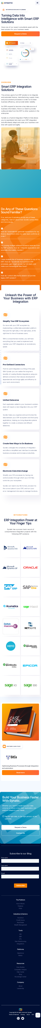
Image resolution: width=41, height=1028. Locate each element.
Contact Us (20, 833)
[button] (37, 3)
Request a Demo (20, 34)
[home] (8, 3)
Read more (20, 773)
